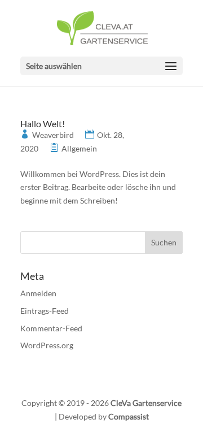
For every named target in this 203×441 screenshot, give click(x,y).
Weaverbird (53, 135)
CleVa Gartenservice (146, 403)
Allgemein (79, 148)
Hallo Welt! (42, 123)
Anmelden (38, 293)
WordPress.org (46, 345)
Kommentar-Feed (51, 328)
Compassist (128, 416)
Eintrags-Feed (44, 310)
